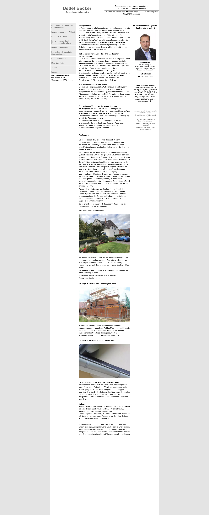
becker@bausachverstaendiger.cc (144, 12)
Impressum (55, 72)
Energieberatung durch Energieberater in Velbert (61, 42)
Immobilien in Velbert (59, 48)
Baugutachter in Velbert (60, 59)
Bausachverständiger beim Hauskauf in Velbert (61, 53)
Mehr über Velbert (58, 63)
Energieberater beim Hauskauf (148, 124)
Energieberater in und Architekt (145, 116)
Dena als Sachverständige (100, 68)
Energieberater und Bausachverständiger (145, 120)
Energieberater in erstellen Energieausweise (145, 112)
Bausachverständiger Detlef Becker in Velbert (62, 27)
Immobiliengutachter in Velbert (63, 32)
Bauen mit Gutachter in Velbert (63, 36)
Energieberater (84, 73)
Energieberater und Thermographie (145, 128)
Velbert (138, 123)
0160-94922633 (117, 12)
